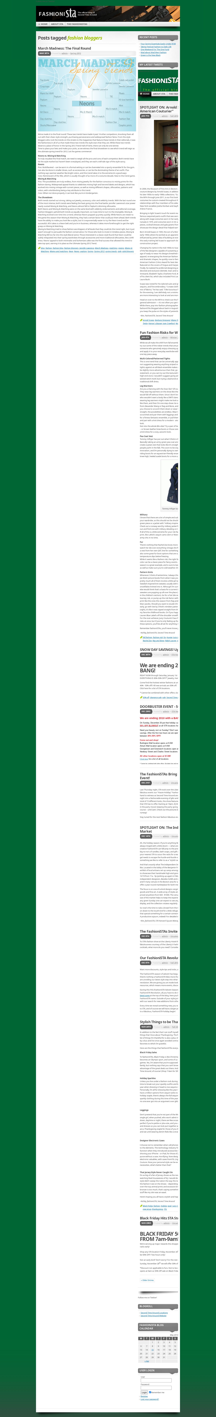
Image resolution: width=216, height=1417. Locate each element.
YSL (165, 1209)
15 (152, 1349)
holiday (164, 1206)
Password (145, 1384)
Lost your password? (150, 1399)
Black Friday (148, 1206)
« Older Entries (147, 1280)
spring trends (111, 251)
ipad (169, 1206)
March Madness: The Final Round (64, 48)
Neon (71, 251)
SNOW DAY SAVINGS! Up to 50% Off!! (169, 649)
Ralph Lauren (170, 640)
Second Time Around (175, 697)
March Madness (101, 248)
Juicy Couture (178, 1206)
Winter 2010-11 (177, 337)
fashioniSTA (159, 80)
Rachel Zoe (147, 640)
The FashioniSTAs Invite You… (163, 931)
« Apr (147, 1361)
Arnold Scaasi (148, 320)
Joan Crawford (169, 323)
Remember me (157, 1392)
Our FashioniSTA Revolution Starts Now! (172, 957)
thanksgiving (157, 1209)
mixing (121, 248)
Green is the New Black (150, 55)
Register (144, 1396)
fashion (49, 248)
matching (113, 248)
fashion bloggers (71, 248)
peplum (83, 251)
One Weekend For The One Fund (155, 49)
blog (43, 248)
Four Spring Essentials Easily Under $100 (158, 43)
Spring (90, 251)
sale (164, 697)
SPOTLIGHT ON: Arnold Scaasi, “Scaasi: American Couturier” (171, 109)
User (143, 1377)
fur (165, 637)
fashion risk (158, 637)
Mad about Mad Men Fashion (153, 52)
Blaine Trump (176, 320)
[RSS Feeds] (172, 21)
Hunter (169, 637)
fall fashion (147, 637)
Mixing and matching (59, 251)
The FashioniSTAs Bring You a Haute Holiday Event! (175, 776)
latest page (145, 995)
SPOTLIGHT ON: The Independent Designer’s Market (176, 829)
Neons (76, 251)
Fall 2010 (174, 116)
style (119, 251)
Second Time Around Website (153, 1315)
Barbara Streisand (162, 320)
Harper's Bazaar (155, 323)
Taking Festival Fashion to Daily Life (156, 46)
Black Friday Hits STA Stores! (162, 1218)
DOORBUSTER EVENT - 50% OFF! (165, 706)
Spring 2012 (75, 53)
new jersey (147, 1209)
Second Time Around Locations (154, 1312)
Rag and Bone (158, 640)
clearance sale (155, 697)
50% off (146, 697)
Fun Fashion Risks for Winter (163, 332)
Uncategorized (178, 783)
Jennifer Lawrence (86, 248)
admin (65, 53)
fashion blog (58, 248)
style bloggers (128, 251)
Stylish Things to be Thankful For (166, 1021)
